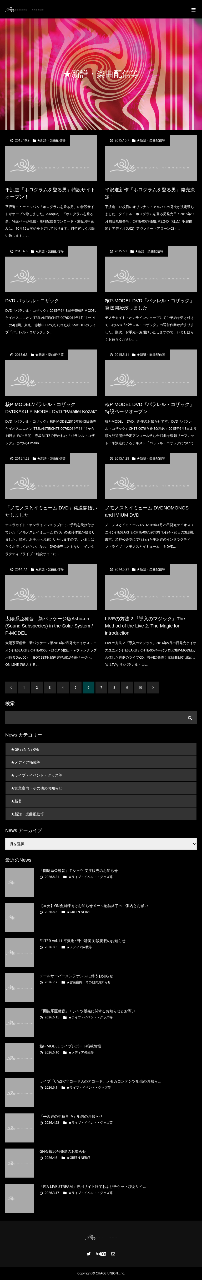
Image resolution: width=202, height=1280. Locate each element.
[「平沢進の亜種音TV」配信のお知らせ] (19, 1127)
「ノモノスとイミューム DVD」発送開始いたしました (51, 511)
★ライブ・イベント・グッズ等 (36, 775)
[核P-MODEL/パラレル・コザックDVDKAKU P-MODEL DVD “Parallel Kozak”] (51, 372)
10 (140, 687)
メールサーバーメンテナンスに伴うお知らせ (76, 975)
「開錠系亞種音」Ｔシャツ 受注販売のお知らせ (78, 870)
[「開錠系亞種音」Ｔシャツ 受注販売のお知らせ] (19, 882)
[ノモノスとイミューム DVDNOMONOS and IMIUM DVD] (151, 476)
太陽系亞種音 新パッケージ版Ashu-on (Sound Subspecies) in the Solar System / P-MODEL (49, 626)
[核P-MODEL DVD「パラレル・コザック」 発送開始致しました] (151, 269)
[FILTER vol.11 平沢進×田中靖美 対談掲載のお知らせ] (19, 952)
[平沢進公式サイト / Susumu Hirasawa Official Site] (24, 9)
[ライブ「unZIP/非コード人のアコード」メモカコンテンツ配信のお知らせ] (19, 1092)
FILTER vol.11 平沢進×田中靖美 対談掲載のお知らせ (82, 940)
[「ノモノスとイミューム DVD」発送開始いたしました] (51, 476)
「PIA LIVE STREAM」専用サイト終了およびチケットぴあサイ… (92, 1186)
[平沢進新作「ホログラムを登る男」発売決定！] (151, 158)
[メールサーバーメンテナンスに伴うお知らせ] (19, 987)
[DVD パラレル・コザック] (51, 269)
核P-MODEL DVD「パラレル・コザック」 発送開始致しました (149, 304)
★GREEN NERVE (25, 749)
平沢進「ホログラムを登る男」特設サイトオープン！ (50, 193)
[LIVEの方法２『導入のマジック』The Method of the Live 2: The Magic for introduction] (151, 587)
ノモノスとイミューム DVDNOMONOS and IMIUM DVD (147, 511)
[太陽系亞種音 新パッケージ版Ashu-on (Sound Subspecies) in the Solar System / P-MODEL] (51, 587)
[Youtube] (101, 1253)
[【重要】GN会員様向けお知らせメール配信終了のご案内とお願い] (19, 917)
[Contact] (113, 1253)
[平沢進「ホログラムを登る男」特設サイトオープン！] (51, 158)
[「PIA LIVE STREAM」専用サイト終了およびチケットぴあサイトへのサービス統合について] (19, 1198)
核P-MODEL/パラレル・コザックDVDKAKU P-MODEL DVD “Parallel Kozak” (51, 408)
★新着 (16, 801)
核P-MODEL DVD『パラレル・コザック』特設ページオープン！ (149, 408)
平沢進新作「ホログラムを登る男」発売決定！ (150, 193)
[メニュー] (193, 9)
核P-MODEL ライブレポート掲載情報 (70, 1045)
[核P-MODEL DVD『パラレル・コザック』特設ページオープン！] (151, 372)
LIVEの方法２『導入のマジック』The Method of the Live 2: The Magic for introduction (145, 626)
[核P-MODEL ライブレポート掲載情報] (19, 1057)
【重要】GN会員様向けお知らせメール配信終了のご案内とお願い (93, 905)
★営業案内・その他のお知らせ (36, 788)
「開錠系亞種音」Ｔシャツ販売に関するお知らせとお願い (87, 1010)
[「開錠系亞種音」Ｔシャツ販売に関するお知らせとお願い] (19, 1022)
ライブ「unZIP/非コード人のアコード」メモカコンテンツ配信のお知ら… (100, 1081)
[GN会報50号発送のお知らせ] (19, 1163)
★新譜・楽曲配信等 (51, 140)
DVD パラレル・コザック (32, 300)
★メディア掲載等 (25, 762)
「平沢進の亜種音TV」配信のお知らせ (71, 1116)
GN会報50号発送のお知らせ (62, 1151)
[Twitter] (89, 1253)
